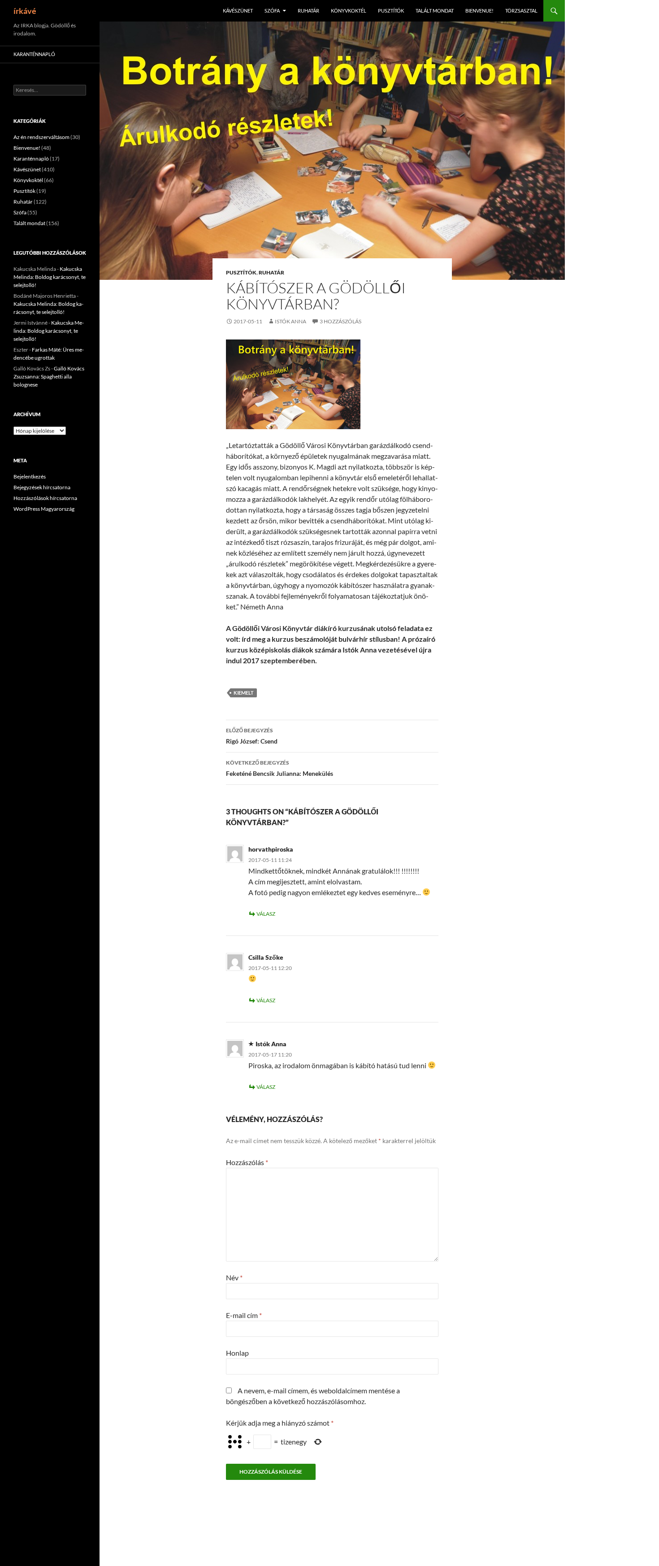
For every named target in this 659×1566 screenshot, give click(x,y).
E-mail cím (244, 1315)
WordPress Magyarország (43, 508)
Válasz (265, 913)
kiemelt (244, 693)
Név (234, 1277)
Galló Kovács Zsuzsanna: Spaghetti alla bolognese (48, 376)
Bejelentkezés (29, 476)
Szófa (272, 10)
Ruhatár (308, 10)
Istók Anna (290, 321)
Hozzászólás (247, 1162)
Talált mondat (435, 10)
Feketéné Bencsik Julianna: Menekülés (279, 768)
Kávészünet (238, 10)
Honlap (237, 1352)
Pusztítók (391, 10)
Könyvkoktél (348, 10)
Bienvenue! (479, 10)
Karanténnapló (34, 54)
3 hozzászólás (340, 321)
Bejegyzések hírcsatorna (41, 487)
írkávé (24, 11)
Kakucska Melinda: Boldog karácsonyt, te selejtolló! (49, 276)
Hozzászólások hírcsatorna (45, 498)
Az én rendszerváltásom (41, 137)
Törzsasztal (521, 10)
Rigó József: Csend (251, 736)
